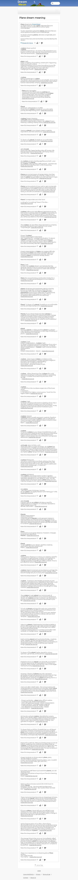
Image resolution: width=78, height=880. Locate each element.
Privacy (38, 874)
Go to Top (39, 865)
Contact (25, 877)
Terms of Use (46, 874)
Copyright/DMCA (28, 874)
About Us (33, 877)
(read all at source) (42, 53)
